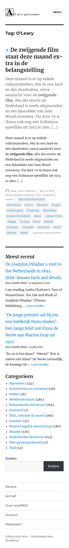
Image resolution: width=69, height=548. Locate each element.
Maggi (12, 221)
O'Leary (24, 221)
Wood (23, 232)
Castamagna (15, 210)
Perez (36, 221)
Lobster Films (53, 216)
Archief (10, 496)
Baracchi (42, 204)
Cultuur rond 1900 (16, 536)
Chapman (33, 210)
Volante (11, 232)
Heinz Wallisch (27, 190)
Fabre (37, 216)
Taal (12, 448)
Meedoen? (13, 524)
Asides (14, 394)
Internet (15, 421)
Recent (11, 487)
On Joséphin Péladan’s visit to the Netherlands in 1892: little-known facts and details (33, 271)
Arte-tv (29, 204)
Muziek (15, 431)
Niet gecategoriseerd (25, 442)
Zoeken (11, 458)
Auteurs (11, 515)
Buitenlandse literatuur (20, 194)
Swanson (28, 227)
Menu (57, 12)
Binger (56, 204)
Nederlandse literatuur (26, 437)
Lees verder (35, 306)
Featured (16, 410)
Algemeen (17, 383)
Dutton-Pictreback (18, 216)
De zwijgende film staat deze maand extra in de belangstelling (34, 59)
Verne (57, 227)
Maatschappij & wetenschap (30, 426)
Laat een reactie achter (46, 232)
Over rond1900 (16, 505)
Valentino (43, 227)
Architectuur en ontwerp (28, 389)
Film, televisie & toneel (26, 415)
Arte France (14, 204)
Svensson (12, 227)
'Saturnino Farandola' (31, 199)
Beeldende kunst (22, 399)
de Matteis (49, 210)
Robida (48, 221)
